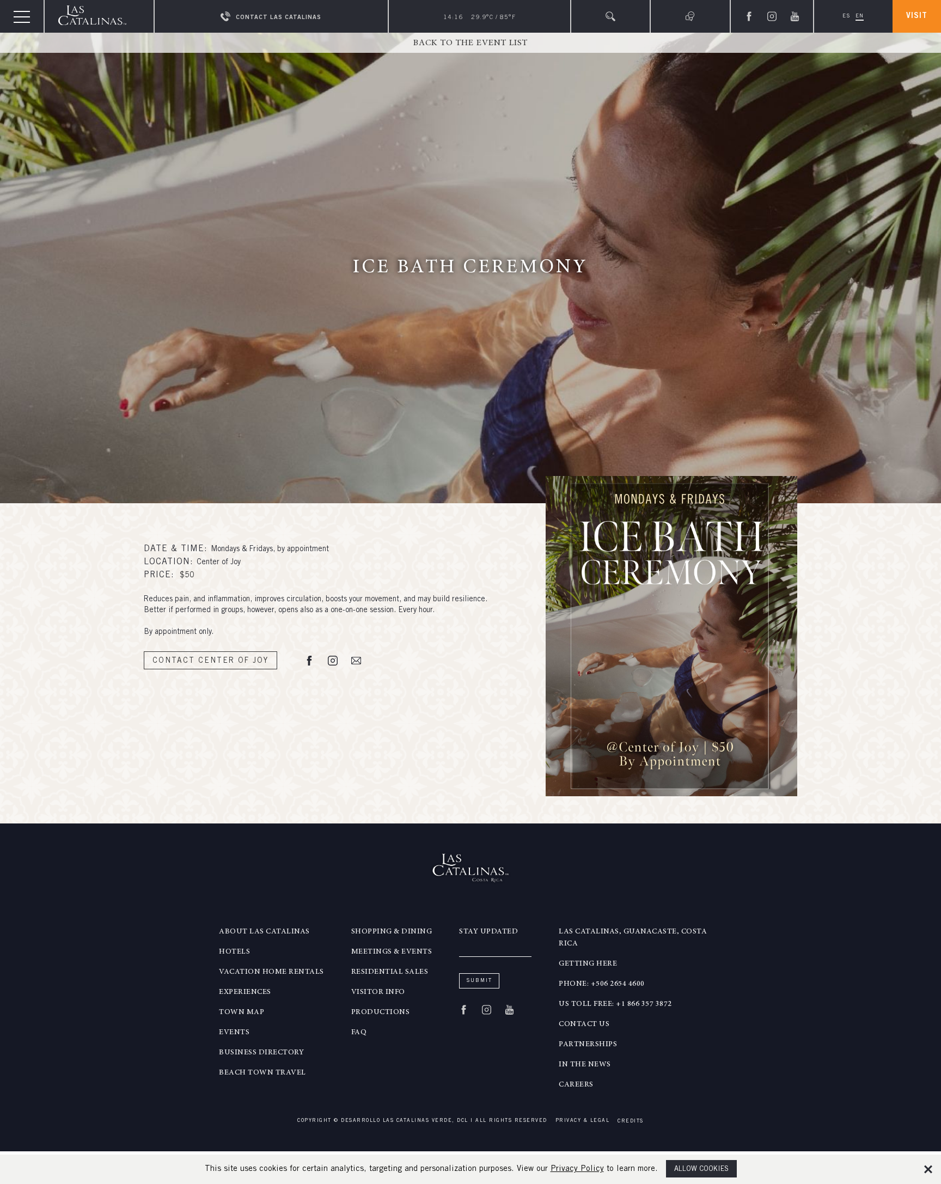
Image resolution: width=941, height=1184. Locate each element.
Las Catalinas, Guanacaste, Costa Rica (633, 938)
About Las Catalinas (264, 932)
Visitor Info (378, 992)
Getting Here (588, 964)
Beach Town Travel (262, 1073)
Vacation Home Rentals (271, 972)
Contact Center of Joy (210, 661)
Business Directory (261, 1053)
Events (234, 1032)
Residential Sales (390, 972)
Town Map (241, 1012)
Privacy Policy (577, 1169)
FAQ (359, 1032)
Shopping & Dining (391, 932)
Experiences (245, 992)
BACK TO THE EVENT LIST (470, 43)
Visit (916, 16)
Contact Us (584, 1024)
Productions (380, 1012)
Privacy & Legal (582, 1121)
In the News (585, 1065)
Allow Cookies (701, 1169)
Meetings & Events (391, 952)
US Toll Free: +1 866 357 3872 (615, 1004)
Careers (576, 1085)
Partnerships (588, 1044)
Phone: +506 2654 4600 (602, 984)
